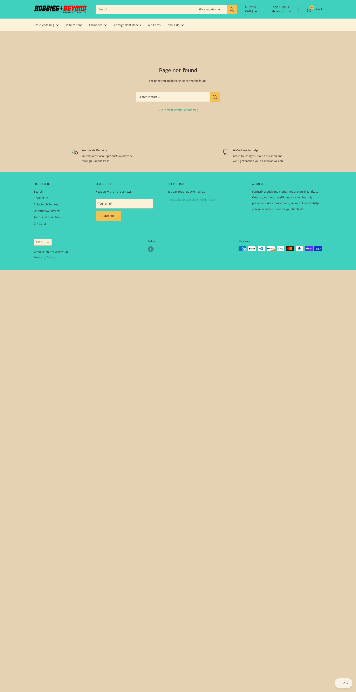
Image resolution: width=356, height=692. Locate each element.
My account (280, 11)
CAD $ (39, 242)
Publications (74, 25)
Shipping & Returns (46, 204)
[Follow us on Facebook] (151, 249)
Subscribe (108, 216)
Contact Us (41, 198)
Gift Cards (154, 25)
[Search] (232, 9)
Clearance (95, 25)
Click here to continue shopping (178, 110)
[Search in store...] (215, 97)
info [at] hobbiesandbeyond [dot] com (191, 199)
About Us (173, 25)
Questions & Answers (47, 211)
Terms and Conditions (48, 217)
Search (38, 191)
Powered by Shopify (45, 257)
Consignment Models (127, 25)
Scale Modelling (44, 25)
